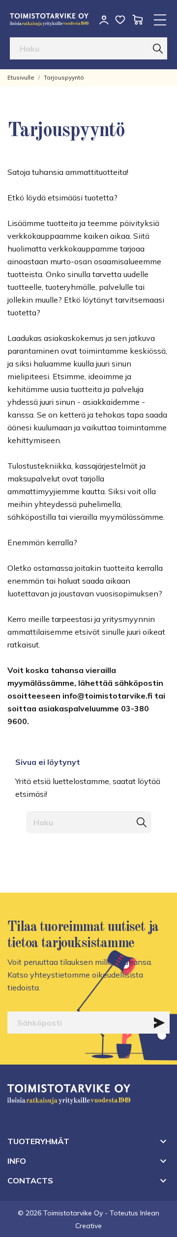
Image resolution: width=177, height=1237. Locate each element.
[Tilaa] (159, 1022)
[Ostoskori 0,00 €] (137, 19)
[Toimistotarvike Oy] (49, 19)
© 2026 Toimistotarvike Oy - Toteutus (79, 1213)
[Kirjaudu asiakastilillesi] (104, 20)
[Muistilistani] (120, 19)
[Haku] (157, 48)
